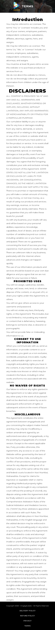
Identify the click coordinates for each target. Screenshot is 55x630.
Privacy (28, 621)
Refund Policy (27, 616)
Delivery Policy (28, 611)
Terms (27, 626)
